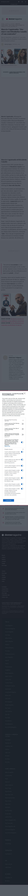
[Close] (25, 393)
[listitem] (14, 420)
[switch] (22, 424)
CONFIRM (8, 500)
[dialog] (14, 448)
